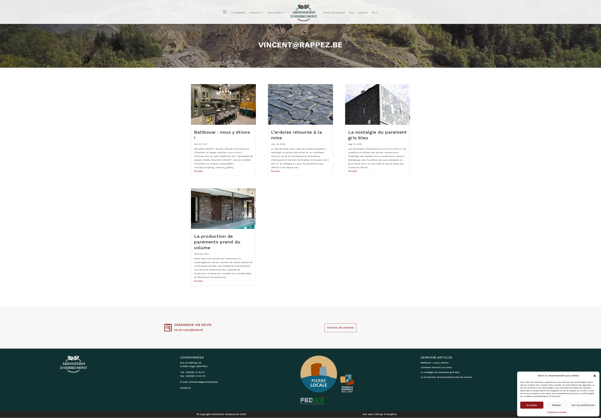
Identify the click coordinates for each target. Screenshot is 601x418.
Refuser (556, 405)
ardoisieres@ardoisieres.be (203, 382)
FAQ (351, 13)
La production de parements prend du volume (217, 242)
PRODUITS (254, 13)
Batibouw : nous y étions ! (435, 362)
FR (373, 13)
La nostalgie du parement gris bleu (440, 372)
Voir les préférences (583, 405)
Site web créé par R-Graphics (379, 414)
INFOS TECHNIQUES (334, 13)
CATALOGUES (274, 13)
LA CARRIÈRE (238, 13)
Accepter (532, 405)
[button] (594, 375)
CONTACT (363, 13)
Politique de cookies (556, 412)
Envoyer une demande (340, 327)
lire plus (198, 171)
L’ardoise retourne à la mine (436, 367)
